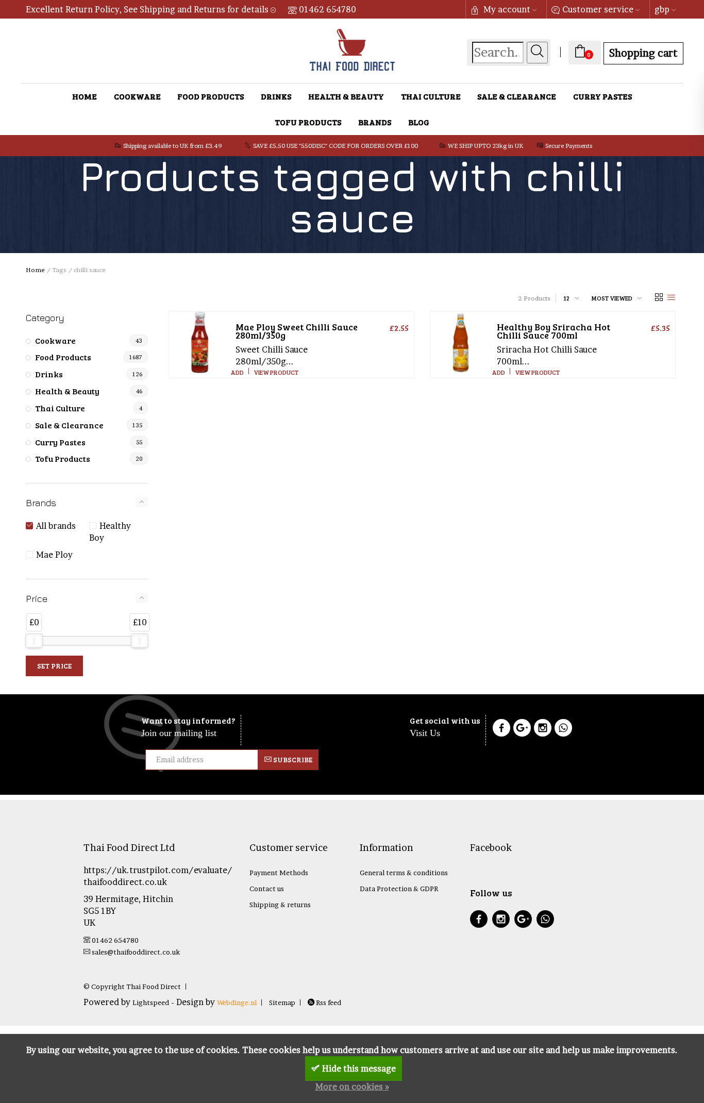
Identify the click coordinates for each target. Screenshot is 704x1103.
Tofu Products (308, 121)
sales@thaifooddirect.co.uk (136, 952)
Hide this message (359, 1068)
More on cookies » (352, 1086)
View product (276, 372)
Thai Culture (431, 96)
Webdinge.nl (237, 1002)
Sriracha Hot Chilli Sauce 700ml (553, 331)
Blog (418, 121)
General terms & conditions (404, 872)
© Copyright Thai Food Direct (132, 986)
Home (84, 96)
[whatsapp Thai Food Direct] (563, 729)
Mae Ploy (54, 554)
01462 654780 (327, 9)
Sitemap (282, 1002)
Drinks (276, 96)
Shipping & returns (280, 904)
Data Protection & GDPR (399, 888)
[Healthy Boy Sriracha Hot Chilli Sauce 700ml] (461, 342)
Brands (374, 121)
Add (237, 372)
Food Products (210, 96)
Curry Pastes (602, 96)
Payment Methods (278, 872)
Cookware (137, 96)
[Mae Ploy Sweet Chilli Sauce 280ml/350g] (199, 342)
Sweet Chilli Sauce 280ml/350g (297, 331)
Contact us (266, 888)
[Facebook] (501, 729)
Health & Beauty (346, 96)
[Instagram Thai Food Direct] (542, 729)
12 (566, 298)
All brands (56, 526)
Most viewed (612, 298)
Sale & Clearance (516, 96)
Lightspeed (150, 1002)
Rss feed (327, 1002)
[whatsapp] (545, 920)
